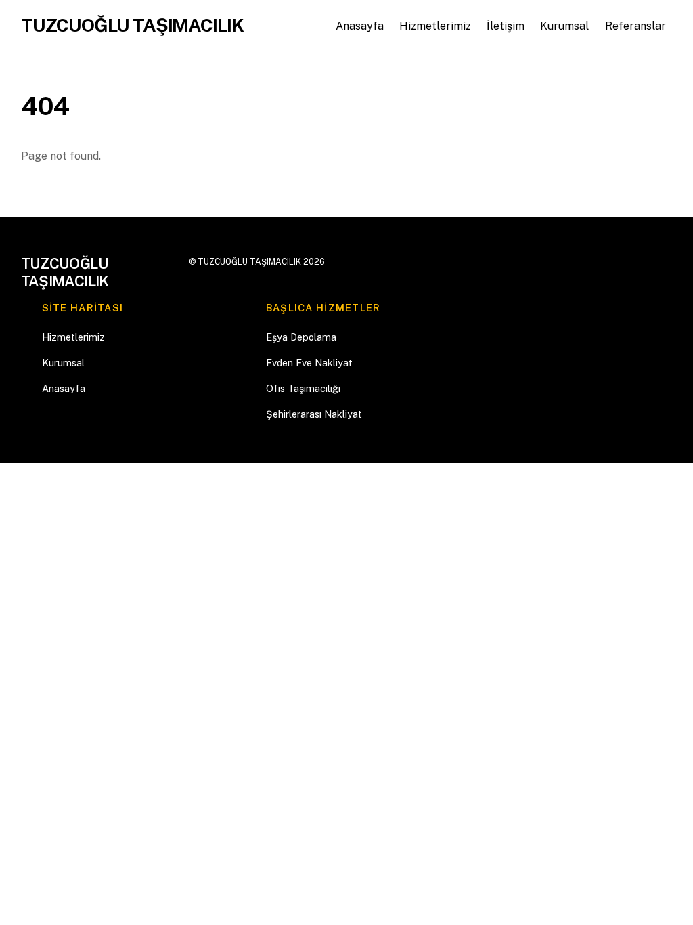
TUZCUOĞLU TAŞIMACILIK (249, 262)
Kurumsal (564, 26)
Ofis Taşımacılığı (303, 388)
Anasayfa (360, 26)
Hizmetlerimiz (435, 26)
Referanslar (635, 26)
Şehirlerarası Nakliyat (314, 414)
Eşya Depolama (301, 337)
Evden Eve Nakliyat (309, 362)
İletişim (505, 26)
